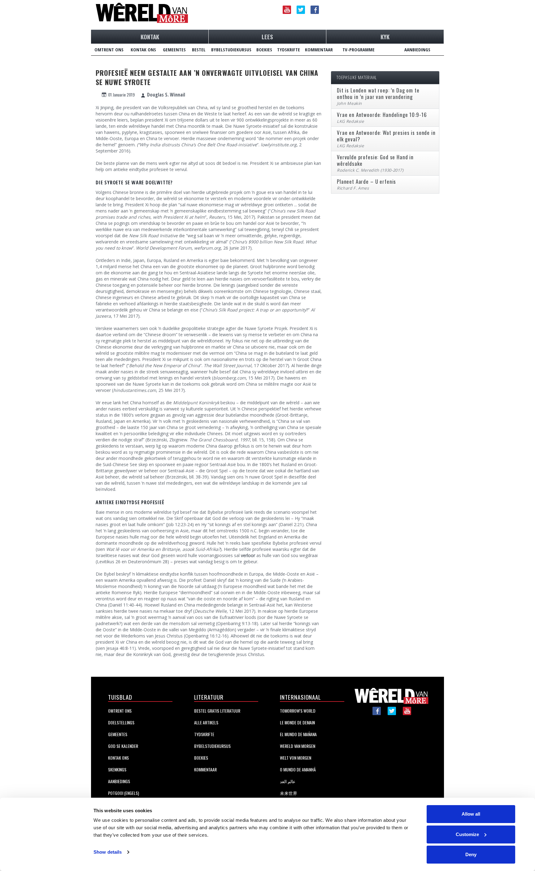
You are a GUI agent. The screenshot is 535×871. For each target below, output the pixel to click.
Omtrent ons (120, 710)
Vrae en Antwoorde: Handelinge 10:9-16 (382, 114)
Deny (470, 854)
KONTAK (150, 36)
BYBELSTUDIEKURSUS (231, 49)
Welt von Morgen (295, 757)
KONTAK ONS (143, 49)
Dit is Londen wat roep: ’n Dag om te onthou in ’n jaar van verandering (378, 93)
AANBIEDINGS (417, 49)
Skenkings (117, 769)
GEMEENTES (174, 49)
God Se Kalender (123, 746)
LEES (267, 36)
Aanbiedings (119, 781)
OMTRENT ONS (109, 49)
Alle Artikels (206, 722)
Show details (108, 852)
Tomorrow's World (297, 710)
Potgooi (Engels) (123, 793)
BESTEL (199, 49)
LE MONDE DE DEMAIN (297, 722)
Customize (467, 834)
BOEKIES (264, 49)
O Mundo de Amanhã (298, 769)
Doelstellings (121, 722)
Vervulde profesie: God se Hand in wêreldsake (375, 160)
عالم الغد (287, 781)
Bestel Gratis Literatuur (217, 710)
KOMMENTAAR (319, 49)
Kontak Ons (118, 757)
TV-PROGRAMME (358, 49)
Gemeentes (117, 734)
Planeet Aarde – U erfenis (366, 181)
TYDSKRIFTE (288, 49)
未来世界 (288, 793)
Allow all (471, 814)
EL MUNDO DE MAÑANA (298, 734)
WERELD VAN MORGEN (297, 746)
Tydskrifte (204, 734)
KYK (385, 36)
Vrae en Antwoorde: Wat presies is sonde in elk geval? (386, 135)
